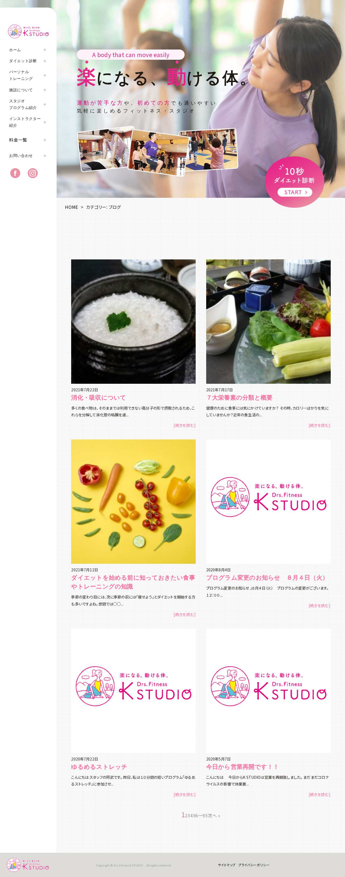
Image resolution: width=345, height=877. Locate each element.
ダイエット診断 (23, 61)
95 (205, 815)
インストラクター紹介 (25, 122)
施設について (21, 90)
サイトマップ (227, 864)
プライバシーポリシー (254, 864)
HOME (71, 207)
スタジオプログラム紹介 (23, 104)
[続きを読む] (185, 425)
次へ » (214, 815)
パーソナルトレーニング (21, 75)
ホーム (15, 50)
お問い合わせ (21, 156)
